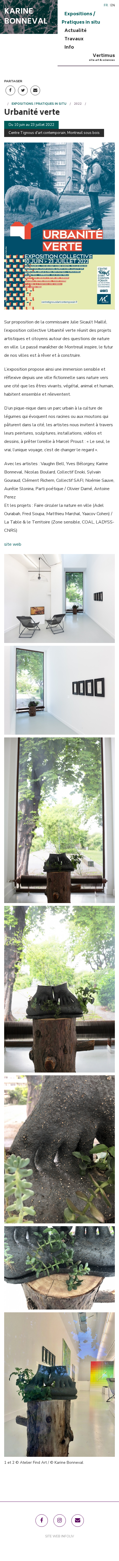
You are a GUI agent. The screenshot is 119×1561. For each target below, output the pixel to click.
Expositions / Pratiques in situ (81, 18)
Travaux (74, 39)
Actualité (75, 31)
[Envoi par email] (35, 90)
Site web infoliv (59, 1536)
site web (12, 544)
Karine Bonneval (26, 17)
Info (69, 47)
